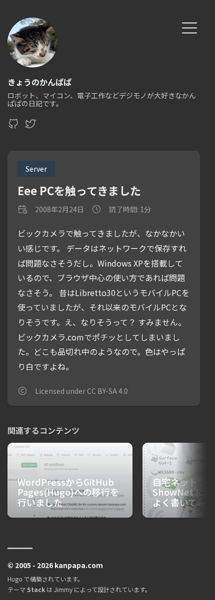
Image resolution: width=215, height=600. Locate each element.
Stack (36, 589)
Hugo (15, 579)
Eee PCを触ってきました (79, 190)
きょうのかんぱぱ (40, 82)
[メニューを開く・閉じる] (189, 26)
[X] (30, 126)
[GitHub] (14, 126)
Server (36, 169)
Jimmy (63, 589)
